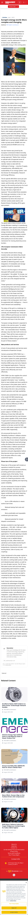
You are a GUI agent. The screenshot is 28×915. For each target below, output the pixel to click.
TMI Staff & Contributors (10, 709)
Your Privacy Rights (14, 855)
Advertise (14, 846)
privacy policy (8, 665)
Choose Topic (12, 6)
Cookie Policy (13, 900)
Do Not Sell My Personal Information (14, 849)
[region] (14, 897)
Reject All (14, 908)
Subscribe (20, 660)
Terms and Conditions (14, 853)
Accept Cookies (14, 912)
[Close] (26, 882)
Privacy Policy (14, 851)
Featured (4, 673)
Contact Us (14, 848)
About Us (14, 844)
